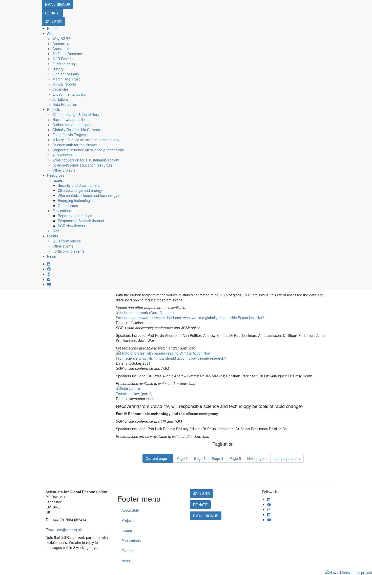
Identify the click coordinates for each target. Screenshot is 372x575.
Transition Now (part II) (134, 393)
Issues (57, 180)
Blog (55, 230)
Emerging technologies (76, 200)
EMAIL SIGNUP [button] (57, 4)
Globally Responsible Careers (76, 129)
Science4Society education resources (82, 165)
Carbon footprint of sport (72, 124)
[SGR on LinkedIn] (48, 263)
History (58, 68)
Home (52, 28)
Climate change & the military (75, 114)
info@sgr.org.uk (69, 529)
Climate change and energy (80, 190)
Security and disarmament (79, 185)
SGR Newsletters (71, 225)
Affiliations (60, 99)
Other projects (63, 170)
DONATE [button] (52, 12)
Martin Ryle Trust (66, 78)
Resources (55, 175)
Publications (62, 210)
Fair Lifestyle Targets (69, 134)
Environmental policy (69, 94)
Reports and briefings (75, 215)
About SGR (130, 510)
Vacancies (60, 89)
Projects (53, 109)
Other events (62, 246)
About (51, 33)
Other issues (68, 205)
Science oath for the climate (74, 144)
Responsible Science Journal (81, 220)
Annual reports (64, 84)
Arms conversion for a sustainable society (85, 159)
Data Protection (64, 104)
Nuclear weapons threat (71, 119)
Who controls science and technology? (88, 195)
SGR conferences (66, 240)
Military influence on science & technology (85, 139)
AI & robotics (62, 154)
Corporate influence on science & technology (88, 149)
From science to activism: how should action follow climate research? (171, 358)
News (51, 256)
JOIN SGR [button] (53, 21)
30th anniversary (65, 73)
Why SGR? (61, 38)
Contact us (61, 43)
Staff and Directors (67, 53)
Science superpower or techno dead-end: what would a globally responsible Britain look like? (190, 317)
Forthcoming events (68, 251)
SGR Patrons (62, 58)
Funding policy (64, 63)
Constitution (61, 48)
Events (52, 235)
